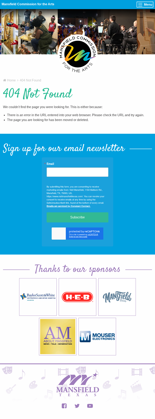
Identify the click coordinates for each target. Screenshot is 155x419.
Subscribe (77, 217)
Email (50, 163)
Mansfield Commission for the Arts (28, 4)
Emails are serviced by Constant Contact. (68, 205)
